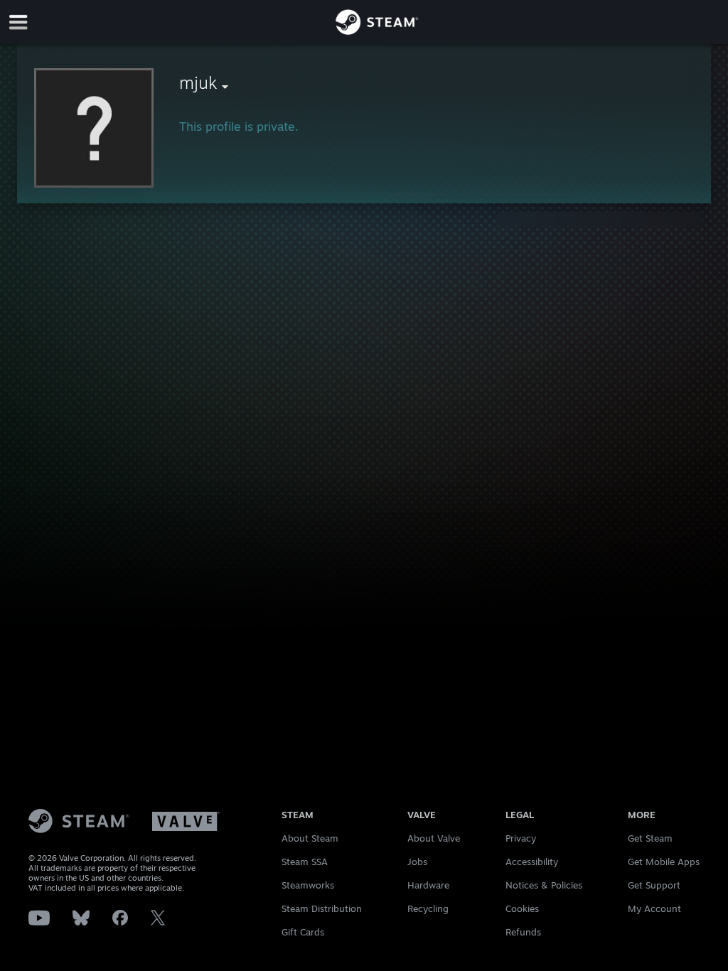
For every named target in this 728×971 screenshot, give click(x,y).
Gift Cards (303, 932)
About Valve (433, 838)
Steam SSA (305, 861)
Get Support (654, 885)
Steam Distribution (322, 908)
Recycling (428, 908)
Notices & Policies (543, 885)
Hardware (428, 885)
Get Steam (650, 838)
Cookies (522, 908)
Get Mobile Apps (664, 861)
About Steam (310, 838)
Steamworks (308, 885)
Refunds (523, 932)
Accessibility (531, 861)
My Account (654, 908)
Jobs (417, 861)
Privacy (520, 838)
